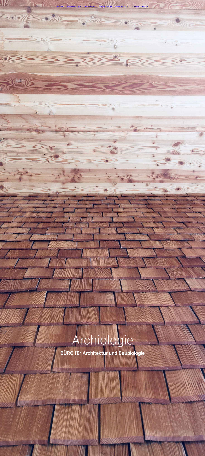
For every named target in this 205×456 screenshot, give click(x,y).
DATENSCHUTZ (140, 6)
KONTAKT (90, 6)
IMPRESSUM (121, 6)
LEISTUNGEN (74, 6)
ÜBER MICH (105, 6)
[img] (102, 228)
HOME (60, 6)
